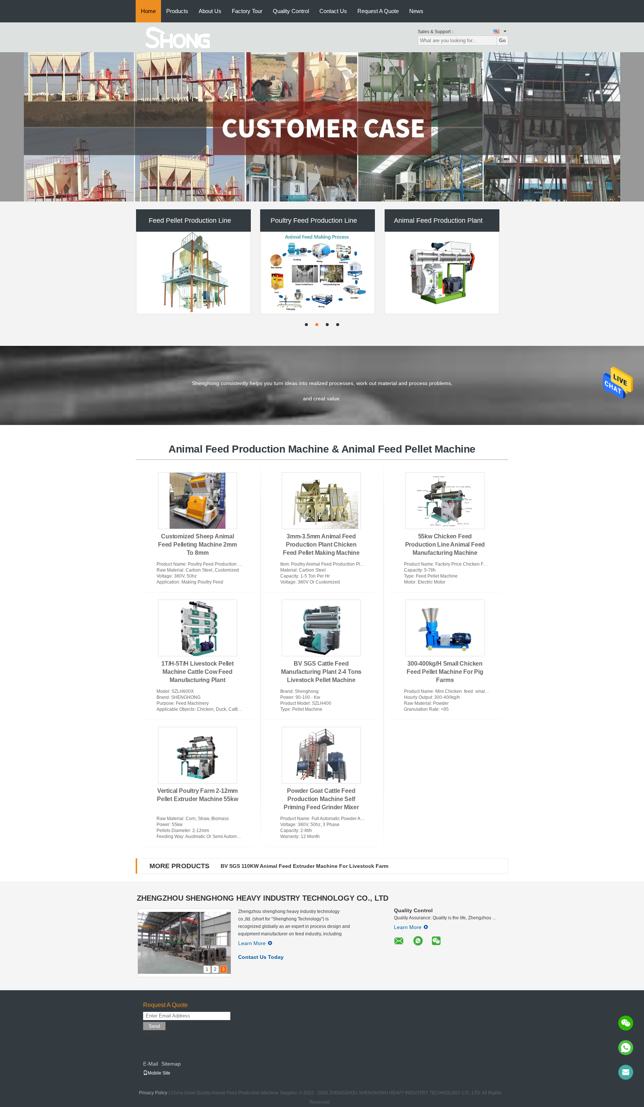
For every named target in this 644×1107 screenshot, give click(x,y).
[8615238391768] (625, 1047)
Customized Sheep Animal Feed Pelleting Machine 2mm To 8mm (197, 544)
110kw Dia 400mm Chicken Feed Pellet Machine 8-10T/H (291, 866)
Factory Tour (247, 11)
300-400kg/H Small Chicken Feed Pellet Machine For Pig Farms (445, 671)
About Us (210, 11)
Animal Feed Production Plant (438, 220)
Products (177, 11)
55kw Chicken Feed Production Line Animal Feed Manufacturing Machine (445, 544)
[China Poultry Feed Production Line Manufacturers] (318, 273)
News (416, 11)
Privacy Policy (153, 1092)
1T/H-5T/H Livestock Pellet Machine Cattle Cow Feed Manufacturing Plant (197, 671)
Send (154, 1026)
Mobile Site (159, 1073)
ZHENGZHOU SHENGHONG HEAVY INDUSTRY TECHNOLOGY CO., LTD (262, 898)
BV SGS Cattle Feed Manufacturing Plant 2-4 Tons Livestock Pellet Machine (321, 671)
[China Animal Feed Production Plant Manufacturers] (442, 273)
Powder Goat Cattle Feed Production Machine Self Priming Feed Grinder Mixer (321, 799)
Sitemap (171, 1064)
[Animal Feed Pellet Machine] (322, 126)
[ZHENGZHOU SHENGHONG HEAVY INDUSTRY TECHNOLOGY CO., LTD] (177, 37)
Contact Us (333, 11)
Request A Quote (378, 11)
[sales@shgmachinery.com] (625, 1072)
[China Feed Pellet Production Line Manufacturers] (193, 273)
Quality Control (291, 11)
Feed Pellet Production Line (190, 220)
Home (148, 11)
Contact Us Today (261, 957)
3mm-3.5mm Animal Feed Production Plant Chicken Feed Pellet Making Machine (321, 544)
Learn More (252, 943)
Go (502, 40)
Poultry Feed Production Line (314, 220)
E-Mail (150, 1064)
